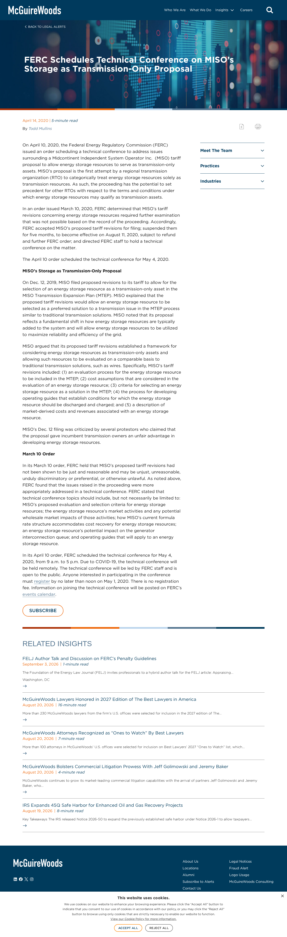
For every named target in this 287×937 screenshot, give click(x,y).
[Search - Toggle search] (270, 10)
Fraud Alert (238, 868)
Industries (210, 181)
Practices (209, 165)
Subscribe (43, 610)
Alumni (188, 875)
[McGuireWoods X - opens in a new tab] (26, 879)
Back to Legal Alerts (47, 26)
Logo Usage (239, 875)
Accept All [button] (128, 928)
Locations (191, 868)
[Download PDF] (241, 126)
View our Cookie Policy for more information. (143, 919)
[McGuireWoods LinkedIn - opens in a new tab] (15, 879)
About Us (190, 861)
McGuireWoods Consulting (251, 882)
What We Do (200, 10)
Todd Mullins (40, 128)
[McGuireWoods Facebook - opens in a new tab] (21, 879)
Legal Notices (240, 861)
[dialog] (143, 914)
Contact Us (192, 888)
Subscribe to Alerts (198, 882)
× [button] (282, 896)
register (42, 581)
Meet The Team (216, 150)
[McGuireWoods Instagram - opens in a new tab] (32, 879)
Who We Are (175, 10)
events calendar (38, 594)
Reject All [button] (159, 928)
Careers (246, 10)
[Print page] (258, 126)
